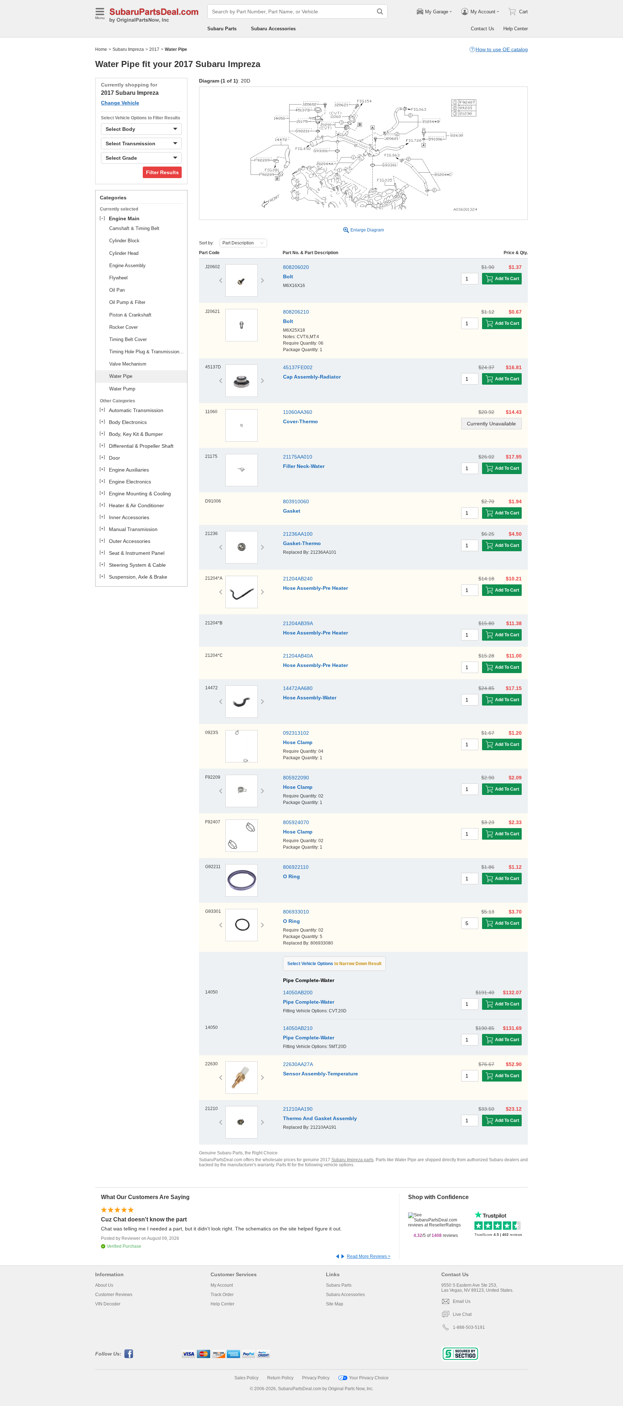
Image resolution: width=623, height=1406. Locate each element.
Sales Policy (246, 1377)
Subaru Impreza (128, 49)
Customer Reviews (113, 1294)
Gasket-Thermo (302, 543)
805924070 (296, 822)
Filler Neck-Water (303, 466)
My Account (222, 1285)
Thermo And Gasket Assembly (320, 1118)
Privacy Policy (316, 1377)
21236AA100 (298, 534)
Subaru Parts (222, 28)
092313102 (296, 733)
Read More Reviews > (368, 1256)
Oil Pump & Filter (127, 302)
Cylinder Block (124, 240)
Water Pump (122, 389)
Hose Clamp (298, 742)
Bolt (288, 276)
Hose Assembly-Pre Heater (315, 588)
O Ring (291, 876)
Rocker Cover (123, 327)
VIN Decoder (107, 1303)
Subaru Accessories (273, 28)
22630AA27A (298, 1064)
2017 (154, 49)
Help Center (515, 28)
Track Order (222, 1294)
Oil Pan (117, 290)
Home (101, 49)
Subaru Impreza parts (352, 1159)
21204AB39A (298, 623)
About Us (104, 1285)
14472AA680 (298, 688)
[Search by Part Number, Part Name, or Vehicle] (380, 11)
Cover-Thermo (300, 421)
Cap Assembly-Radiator (312, 377)
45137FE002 (298, 367)
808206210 (296, 312)
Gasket (291, 511)
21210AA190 (298, 1109)
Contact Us (482, 28)
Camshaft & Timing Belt (134, 228)
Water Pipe (120, 376)
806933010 (296, 912)
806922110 (296, 867)
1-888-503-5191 (469, 1327)
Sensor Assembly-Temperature (320, 1073)
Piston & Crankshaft (130, 315)
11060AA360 (297, 412)
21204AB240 (298, 579)
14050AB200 (298, 992)
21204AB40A (298, 656)
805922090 (296, 778)
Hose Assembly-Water (309, 697)
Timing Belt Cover (128, 339)
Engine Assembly (127, 265)
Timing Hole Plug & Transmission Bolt (147, 351)
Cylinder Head (123, 253)
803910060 (296, 501)
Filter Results (162, 172)
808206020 (296, 267)
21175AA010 (297, 457)
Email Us (461, 1301)
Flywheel (118, 277)
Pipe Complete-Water (308, 1002)
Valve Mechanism (127, 364)
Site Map (334, 1303)
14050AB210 (298, 1028)
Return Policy (280, 1377)
